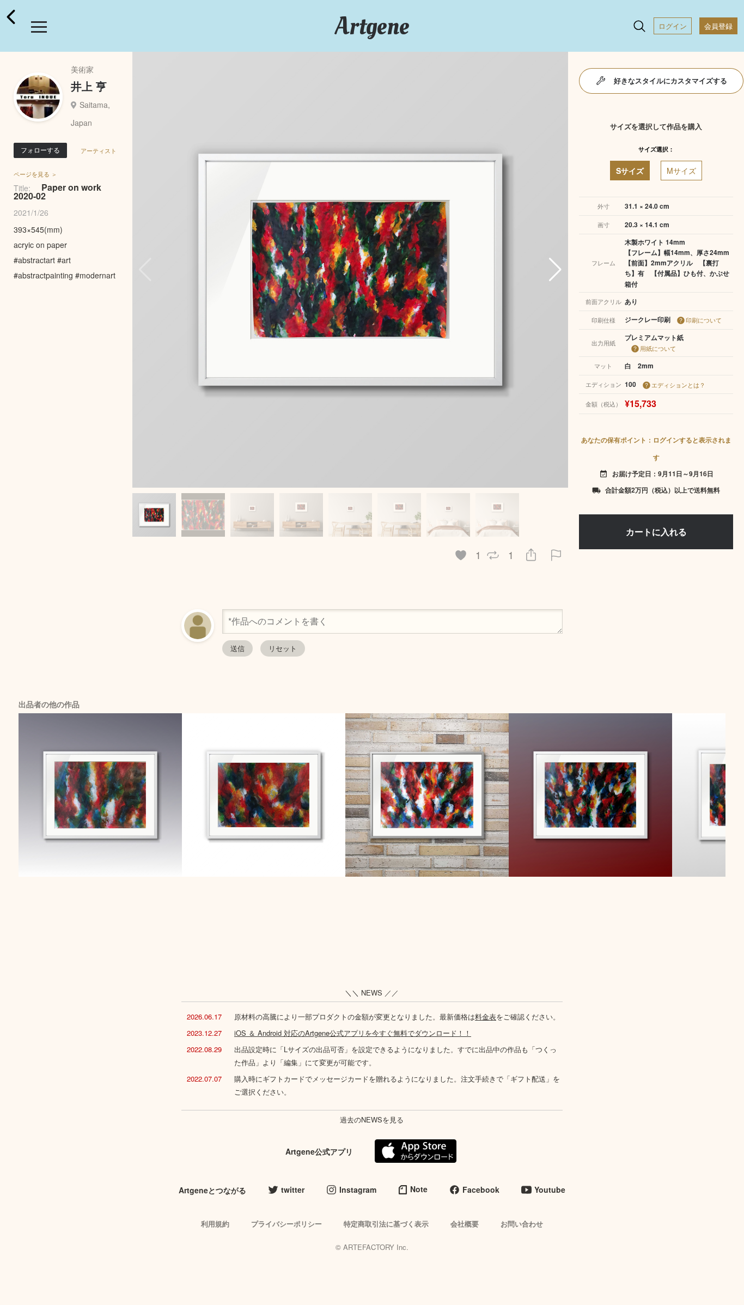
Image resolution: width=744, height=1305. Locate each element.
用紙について (658, 348)
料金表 (485, 1016)
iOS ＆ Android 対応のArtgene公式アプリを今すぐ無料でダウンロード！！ (352, 1033)
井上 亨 (89, 86)
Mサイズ (681, 170)
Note (419, 1188)
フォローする (40, 149)
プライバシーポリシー (286, 1223)
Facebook (480, 1189)
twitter (292, 1189)
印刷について (704, 319)
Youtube (549, 1189)
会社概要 (464, 1223)
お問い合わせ (522, 1223)
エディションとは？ (678, 384)
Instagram (357, 1189)
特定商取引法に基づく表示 (386, 1223)
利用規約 (215, 1223)
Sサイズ (630, 170)
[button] (555, 270)
